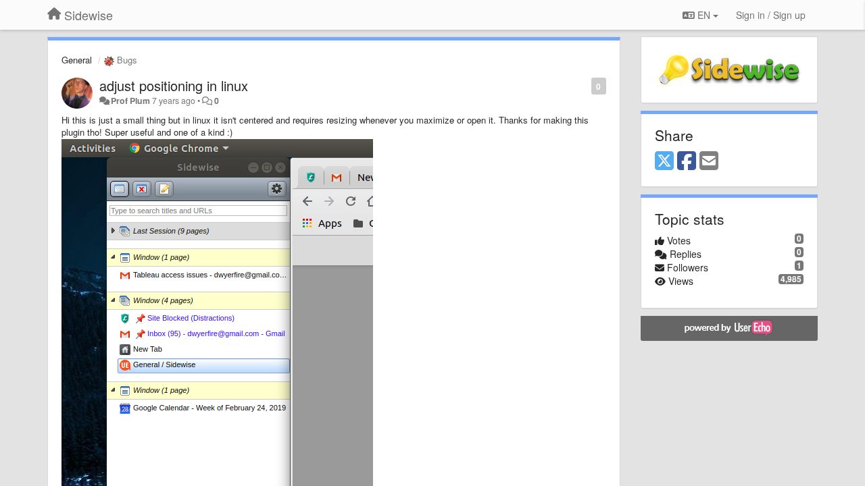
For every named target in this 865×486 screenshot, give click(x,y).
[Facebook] (686, 161)
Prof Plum (130, 100)
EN (704, 15)
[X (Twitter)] (664, 161)
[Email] (708, 161)
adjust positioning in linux (173, 85)
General (76, 59)
